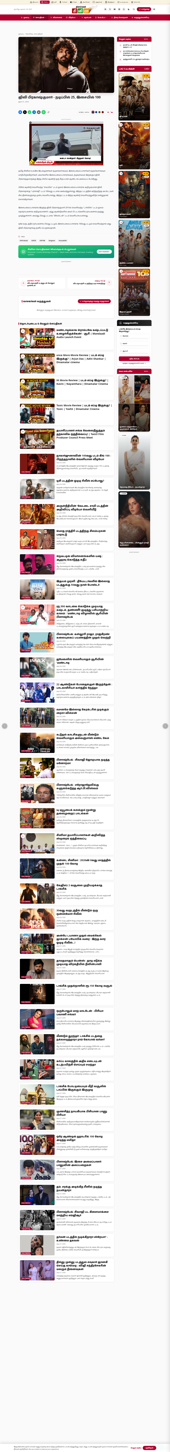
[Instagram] (119, 9)
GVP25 (33, 241)
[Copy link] (48, 112)
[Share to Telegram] (34, 112)
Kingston (52, 241)
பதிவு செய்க (134, 359)
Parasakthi (63, 241)
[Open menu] (154, 9)
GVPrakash (24, 241)
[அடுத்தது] (165, 726)
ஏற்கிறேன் (149, 1448)
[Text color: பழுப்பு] (99, 112)
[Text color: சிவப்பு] (103, 112)
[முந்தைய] (4, 726)
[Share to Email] (39, 112)
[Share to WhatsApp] (29, 112)
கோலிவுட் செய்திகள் (34, 34)
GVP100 (42, 241)
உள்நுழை (145, 9)
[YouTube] (114, 9)
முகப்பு (21, 34)
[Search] (134, 9)
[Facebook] (105, 9)
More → (147, 39)
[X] (110, 9)
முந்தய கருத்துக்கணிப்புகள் (133, 363)
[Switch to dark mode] (129, 9)
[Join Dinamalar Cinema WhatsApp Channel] (124, 9)
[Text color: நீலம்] (96, 112)
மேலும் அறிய (136, 1448)
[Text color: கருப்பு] (93, 112)
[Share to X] (25, 112)
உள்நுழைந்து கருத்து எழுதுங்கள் (95, 301)
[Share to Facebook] (20, 112)
